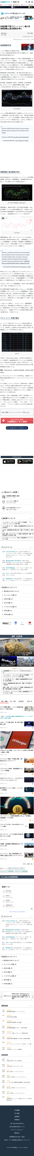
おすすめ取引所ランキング (13, 507)
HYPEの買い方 (8, 614)
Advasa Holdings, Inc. (12, 551)
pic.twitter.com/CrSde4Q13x (21, 137)
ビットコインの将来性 (7, 5)
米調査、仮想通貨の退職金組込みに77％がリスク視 (11, 844)
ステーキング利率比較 (28, 5)
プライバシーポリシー (17, 1129)
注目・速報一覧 (27, 864)
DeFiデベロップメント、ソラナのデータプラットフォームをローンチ (11, 779)
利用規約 (17, 1119)
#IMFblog (27, 261)
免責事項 (17, 1116)
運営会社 (17, 1133)
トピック (17, 1155)
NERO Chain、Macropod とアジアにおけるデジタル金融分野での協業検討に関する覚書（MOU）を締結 (19, 562)
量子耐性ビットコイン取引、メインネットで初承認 (11, 789)
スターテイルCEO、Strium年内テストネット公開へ (11, 825)
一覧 (30, 518)
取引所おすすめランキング (11, 591)
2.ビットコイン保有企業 (7, 871)
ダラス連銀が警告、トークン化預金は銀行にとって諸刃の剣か (11, 708)
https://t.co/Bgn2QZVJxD (22, 263)
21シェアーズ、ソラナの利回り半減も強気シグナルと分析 (11, 835)
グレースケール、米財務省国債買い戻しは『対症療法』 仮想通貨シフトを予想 (16, 816)
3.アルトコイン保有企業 (21, 871)
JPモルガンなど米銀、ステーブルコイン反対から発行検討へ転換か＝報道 (17, 751)
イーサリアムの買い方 (10, 606)
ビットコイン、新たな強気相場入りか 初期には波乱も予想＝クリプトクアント (11, 854)
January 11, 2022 (26, 267)
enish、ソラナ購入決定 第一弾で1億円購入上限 (11, 723)
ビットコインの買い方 (12, 501)
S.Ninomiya (4, 33)
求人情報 (17, 1113)
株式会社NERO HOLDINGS (13, 560)
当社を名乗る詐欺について (17, 1126)
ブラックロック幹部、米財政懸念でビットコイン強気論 (11, 769)
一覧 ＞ (31, 668)
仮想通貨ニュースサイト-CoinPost (20, 1147)
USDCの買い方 (8, 599)
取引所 (23, 1155)
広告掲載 (17, 1110)
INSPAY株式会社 (10, 568)
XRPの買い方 (8, 610)
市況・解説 (30, 33)
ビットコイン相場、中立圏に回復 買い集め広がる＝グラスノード (11, 759)
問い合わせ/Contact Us (17, 1123)
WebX (30, 1155)
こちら (27, 412)
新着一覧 (10, 1155)
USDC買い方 (17, 5)
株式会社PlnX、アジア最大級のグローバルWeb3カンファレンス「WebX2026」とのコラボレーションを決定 (19, 580)
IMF (5, 34)
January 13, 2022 (23, 140)
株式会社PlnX (9, 578)
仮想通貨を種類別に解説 (12, 496)
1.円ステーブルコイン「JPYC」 (16, 868)
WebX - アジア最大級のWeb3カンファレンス (17, 1140)
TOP (4, 1155)
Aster (7, 573)
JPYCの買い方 (8, 603)
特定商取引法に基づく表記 (17, 1136)
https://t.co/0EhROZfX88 (8, 263)
